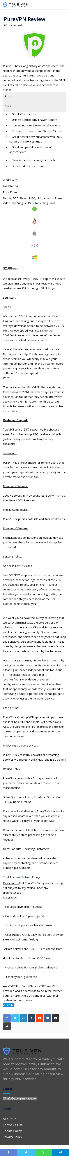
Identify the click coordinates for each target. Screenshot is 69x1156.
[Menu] (64, 5)
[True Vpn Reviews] (16, 5)
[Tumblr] (31, 1018)
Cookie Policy (12, 1131)
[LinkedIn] (23, 1018)
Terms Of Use (13, 1125)
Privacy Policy (12, 1137)
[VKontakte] (47, 1018)
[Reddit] (39, 1018)
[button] (8, 1005)
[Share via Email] (55, 1018)
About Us (9, 1119)
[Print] (7, 1026)
